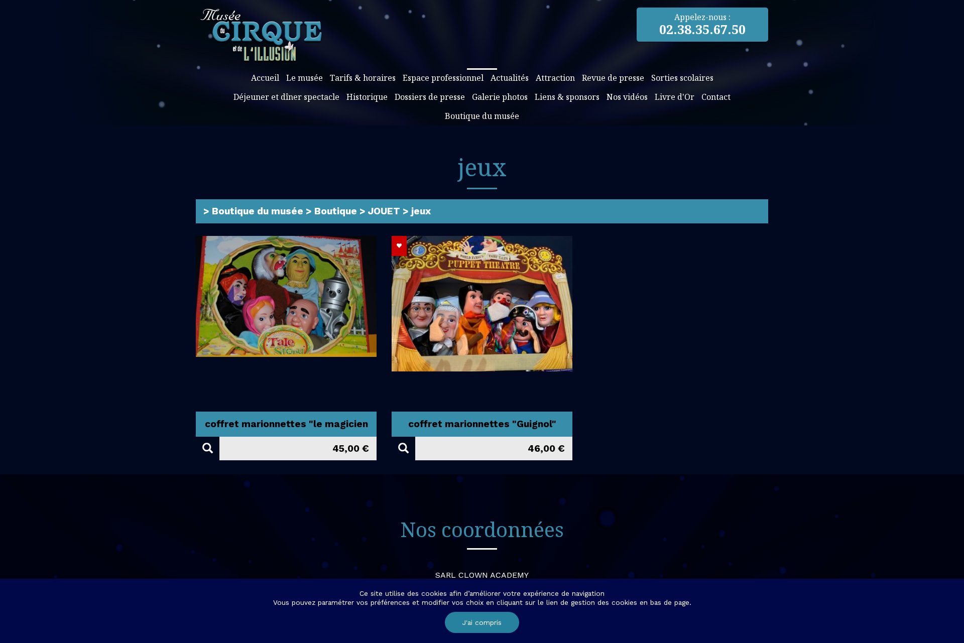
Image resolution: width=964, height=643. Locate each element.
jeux (421, 211)
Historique (367, 96)
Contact (716, 96)
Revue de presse (613, 77)
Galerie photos (500, 96)
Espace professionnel (443, 77)
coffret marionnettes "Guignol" (482, 424)
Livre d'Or (674, 96)
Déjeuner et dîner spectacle (286, 96)
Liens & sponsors (567, 96)
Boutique (335, 211)
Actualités (510, 77)
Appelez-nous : (702, 25)
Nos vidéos (627, 96)
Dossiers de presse (430, 96)
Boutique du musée (482, 115)
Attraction (555, 77)
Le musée (304, 77)
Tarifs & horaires (363, 77)
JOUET (384, 211)
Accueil (265, 77)
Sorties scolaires (682, 77)
